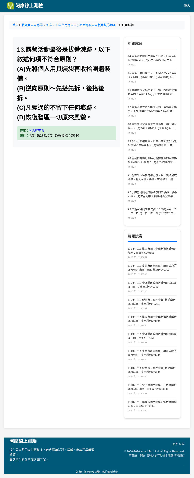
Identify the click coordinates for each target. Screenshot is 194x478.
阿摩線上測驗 (28, 5)
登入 (187, 5)
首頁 (15, 25)
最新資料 (178, 444)
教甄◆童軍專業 (32, 25)
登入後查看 (36, 130)
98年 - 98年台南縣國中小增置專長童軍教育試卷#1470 (82, 25)
